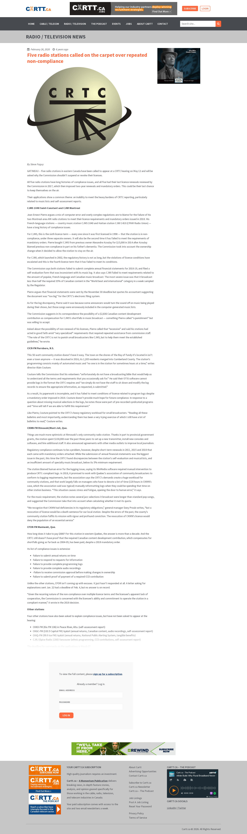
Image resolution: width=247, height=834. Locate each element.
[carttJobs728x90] (123, 8)
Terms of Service (138, 817)
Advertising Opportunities (142, 771)
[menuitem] (31, 24)
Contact (162, 23)
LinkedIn (171, 808)
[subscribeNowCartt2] (45, 769)
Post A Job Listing (139, 802)
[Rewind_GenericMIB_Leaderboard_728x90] (123, 748)
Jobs (129, 23)
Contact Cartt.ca (138, 775)
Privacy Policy (136, 813)
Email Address (67, 690)
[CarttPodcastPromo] (45, 798)
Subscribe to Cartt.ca (140, 782)
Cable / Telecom (49, 23)
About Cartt (145, 23)
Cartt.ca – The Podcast (141, 791)
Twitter (182, 808)
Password (64, 702)
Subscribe (190, 8)
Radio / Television (75, 23)
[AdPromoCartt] (45, 809)
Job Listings (135, 798)
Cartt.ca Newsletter (139, 786)
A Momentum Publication (93, 780)
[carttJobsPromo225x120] (45, 784)
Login (205, 8)
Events (116, 23)
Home (31, 23)
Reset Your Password (140, 806)
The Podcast (99, 23)
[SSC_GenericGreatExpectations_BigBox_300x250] (178, 65)
